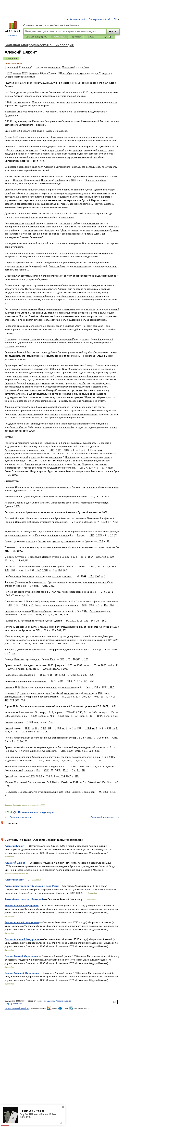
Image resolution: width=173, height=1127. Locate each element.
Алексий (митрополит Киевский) (24, 899)
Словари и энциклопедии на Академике (51, 25)
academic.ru (12, 35)
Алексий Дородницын (102, 817)
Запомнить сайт (78, 19)
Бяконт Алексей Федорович (21, 956)
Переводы (76, 37)
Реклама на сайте (63, 1001)
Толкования (59, 37)
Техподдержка (48, 1001)
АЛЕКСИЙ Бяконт (15, 862)
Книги (91, 37)
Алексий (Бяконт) (15, 846)
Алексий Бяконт (14, 879)
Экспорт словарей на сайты (17, 1008)
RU (115, 19)
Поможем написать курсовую (36, 812)
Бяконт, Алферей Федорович (22, 939)
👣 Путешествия (14, 1004)
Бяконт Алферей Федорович (22, 973)
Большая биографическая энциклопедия (37, 37)
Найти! (113, 31)
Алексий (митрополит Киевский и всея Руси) (32, 886)
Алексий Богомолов (20, 817)
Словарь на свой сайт (100, 19)
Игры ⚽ (107, 37)
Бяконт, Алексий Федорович (22, 922)
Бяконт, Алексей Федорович (22, 905)
